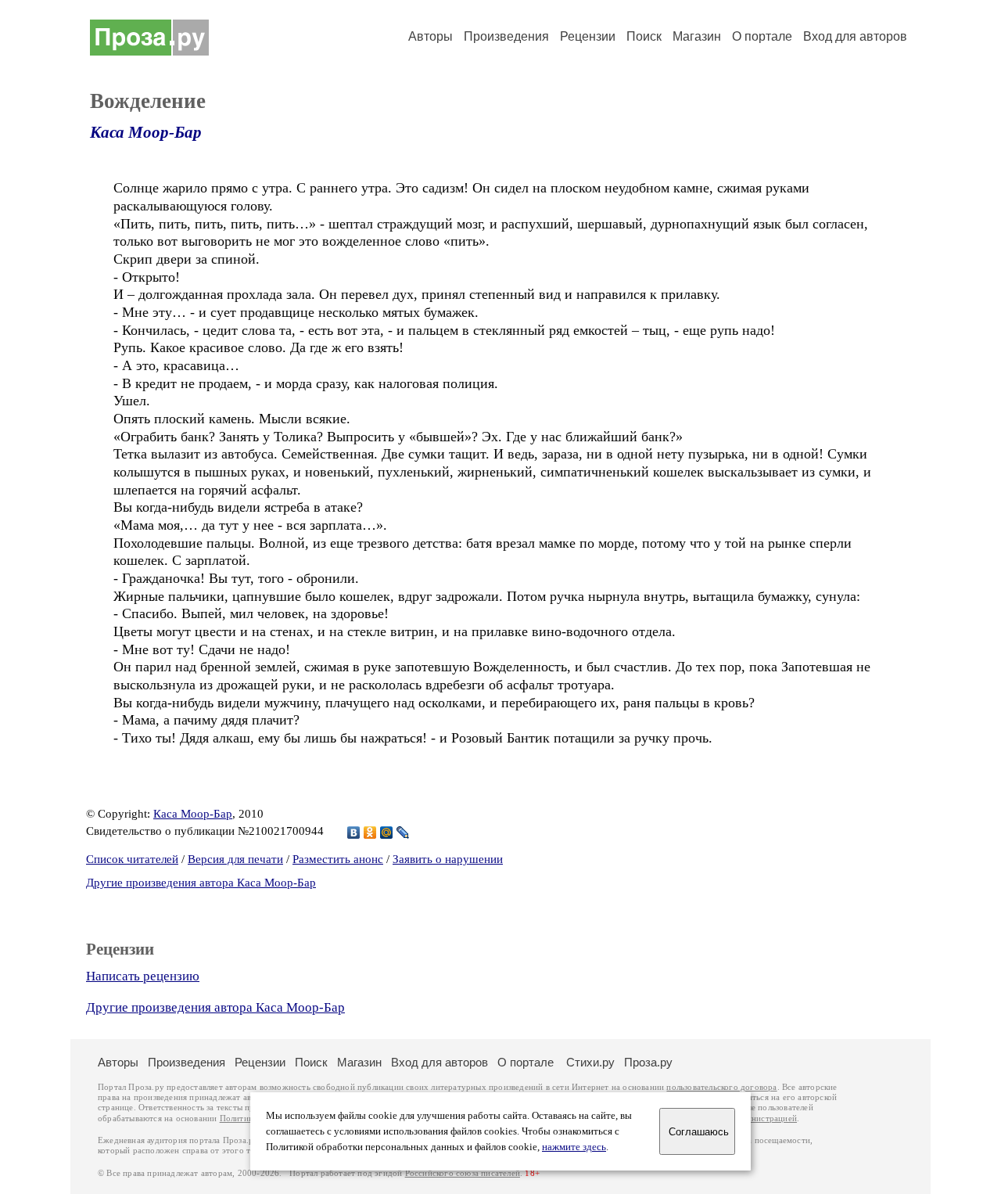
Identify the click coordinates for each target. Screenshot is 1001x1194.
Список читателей (132, 859)
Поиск (644, 36)
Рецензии (587, 36)
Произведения (506, 36)
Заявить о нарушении (448, 859)
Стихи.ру (590, 1062)
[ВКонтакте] (354, 832)
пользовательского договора (721, 1087)
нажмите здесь (574, 1147)
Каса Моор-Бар (146, 132)
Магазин (697, 36)
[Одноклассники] (370, 832)
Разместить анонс (337, 859)
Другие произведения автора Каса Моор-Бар (201, 882)
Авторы (430, 36)
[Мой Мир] (387, 832)
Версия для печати (235, 859)
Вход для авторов (855, 36)
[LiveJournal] (403, 832)
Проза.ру (648, 1062)
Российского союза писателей (462, 1173)
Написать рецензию (142, 976)
